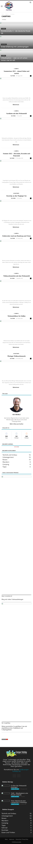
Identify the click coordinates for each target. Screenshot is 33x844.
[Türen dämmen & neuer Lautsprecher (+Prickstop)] (6, 803)
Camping (3, 28)
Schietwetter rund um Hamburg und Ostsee (16, 236)
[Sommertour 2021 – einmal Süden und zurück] (16, 87)
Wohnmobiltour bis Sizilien (16, 316)
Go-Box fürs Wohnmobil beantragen (18, 786)
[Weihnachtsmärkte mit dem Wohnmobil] (16, 289)
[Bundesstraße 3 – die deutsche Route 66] (16, 32)
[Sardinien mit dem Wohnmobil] (16, 127)
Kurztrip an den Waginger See (16, 196)
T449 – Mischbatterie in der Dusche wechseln (19, 794)
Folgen (16, 432)
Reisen (7, 14)
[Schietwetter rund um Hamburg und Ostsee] (16, 249)
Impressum (11, 839)
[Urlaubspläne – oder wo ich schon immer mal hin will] (16, 59)
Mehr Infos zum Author (16, 424)
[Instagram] (18, 775)
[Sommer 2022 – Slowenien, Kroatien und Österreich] (16, 169)
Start (3, 14)
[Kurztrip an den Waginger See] (16, 209)
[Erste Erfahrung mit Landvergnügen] (16, 45)
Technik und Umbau (15, 796)
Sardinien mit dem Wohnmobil (16, 113)
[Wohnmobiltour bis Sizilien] (16, 329)
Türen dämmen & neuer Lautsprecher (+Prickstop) (19, 801)
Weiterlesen (16, 104)
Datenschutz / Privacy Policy (22, 839)
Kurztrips (4, 19)
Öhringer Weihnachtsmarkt (16, 356)
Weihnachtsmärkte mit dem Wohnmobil (16, 276)
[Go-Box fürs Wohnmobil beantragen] (6, 787)
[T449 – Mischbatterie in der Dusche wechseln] (6, 795)
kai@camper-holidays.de (20, 770)
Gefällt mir (6, 432)
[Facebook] (14, 775)
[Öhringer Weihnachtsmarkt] (16, 369)
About (6, 839)
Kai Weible (13, 75)
